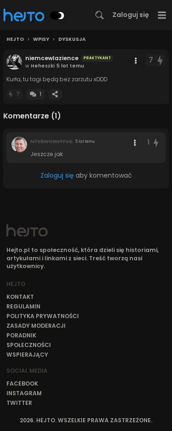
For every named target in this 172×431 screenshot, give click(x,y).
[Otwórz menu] (162, 15)
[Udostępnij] (55, 94)
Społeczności (28, 345)
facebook (22, 383)
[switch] (57, 15)
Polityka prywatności (42, 316)
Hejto (15, 39)
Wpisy (41, 39)
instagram (24, 393)
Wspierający (27, 354)
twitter (19, 403)
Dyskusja (72, 39)
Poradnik (21, 335)
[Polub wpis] (160, 60)
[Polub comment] (156, 142)
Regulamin (23, 306)
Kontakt (20, 297)
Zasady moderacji (36, 326)
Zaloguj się (130, 14)
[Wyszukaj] (99, 15)
